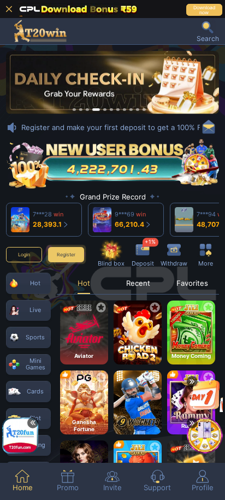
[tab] (22, 481)
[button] (208, 31)
